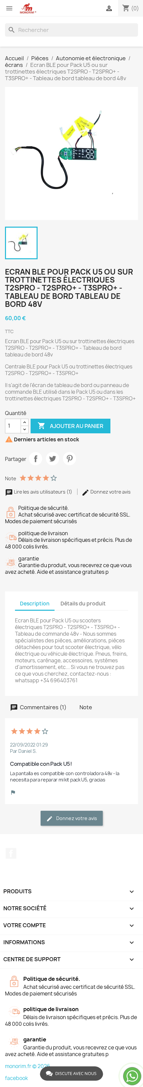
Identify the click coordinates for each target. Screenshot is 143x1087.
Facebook (11, 853)
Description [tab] (35, 603)
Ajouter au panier (70, 426)
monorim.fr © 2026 (27, 1066)
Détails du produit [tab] (83, 603)
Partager (35, 458)
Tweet (52, 458)
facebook (16, 1078)
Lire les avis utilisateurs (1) (43, 492)
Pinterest (69, 458)
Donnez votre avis (110, 492)
